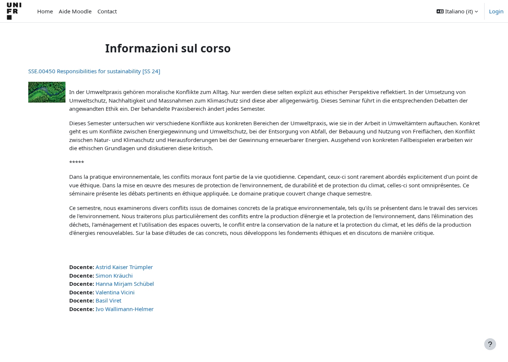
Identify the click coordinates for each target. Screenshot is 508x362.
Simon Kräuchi (114, 275)
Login (496, 11)
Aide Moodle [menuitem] (75, 11)
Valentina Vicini (115, 292)
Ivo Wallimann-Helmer (125, 309)
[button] (457, 11)
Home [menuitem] (45, 11)
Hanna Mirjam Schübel (125, 283)
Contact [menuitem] (107, 11)
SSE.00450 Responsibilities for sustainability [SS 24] (94, 71)
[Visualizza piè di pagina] (490, 344)
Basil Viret (108, 300)
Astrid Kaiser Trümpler (124, 267)
